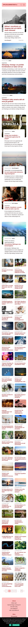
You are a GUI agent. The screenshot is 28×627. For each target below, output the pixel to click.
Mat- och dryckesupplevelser (15, 170)
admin (9, 60)
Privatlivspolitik (16, 625)
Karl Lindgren (15, 203)
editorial (6, 170)
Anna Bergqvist (8, 40)
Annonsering (14, 616)
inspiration (4, 63)
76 (21, 590)
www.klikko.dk (15, 610)
